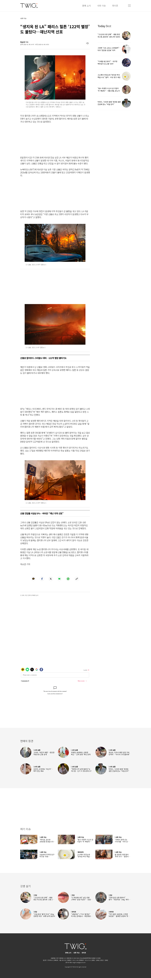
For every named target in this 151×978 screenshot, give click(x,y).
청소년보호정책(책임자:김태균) (88, 958)
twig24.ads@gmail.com (79, 962)
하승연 (22, 42)
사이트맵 (98, 958)
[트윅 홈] (29, 5)
